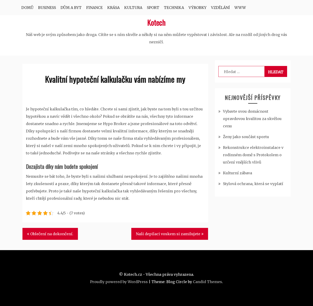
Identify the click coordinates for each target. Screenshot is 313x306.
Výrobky (197, 7)
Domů (27, 7)
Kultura (133, 7)
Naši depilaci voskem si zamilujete (168, 234)
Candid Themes (207, 281)
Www (240, 7)
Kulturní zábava (237, 173)
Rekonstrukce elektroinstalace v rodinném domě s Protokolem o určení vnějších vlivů (253, 154)
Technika (174, 7)
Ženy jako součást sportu (246, 136)
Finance (94, 7)
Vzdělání (220, 7)
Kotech (156, 22)
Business (47, 7)
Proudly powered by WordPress (119, 281)
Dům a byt (71, 7)
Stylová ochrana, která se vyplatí (253, 183)
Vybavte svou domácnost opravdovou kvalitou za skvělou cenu (252, 118)
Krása (113, 7)
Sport (153, 7)
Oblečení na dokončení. (51, 234)
